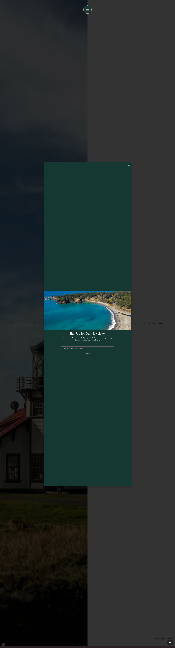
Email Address (65, 345)
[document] (87, 324)
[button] (170, 642)
